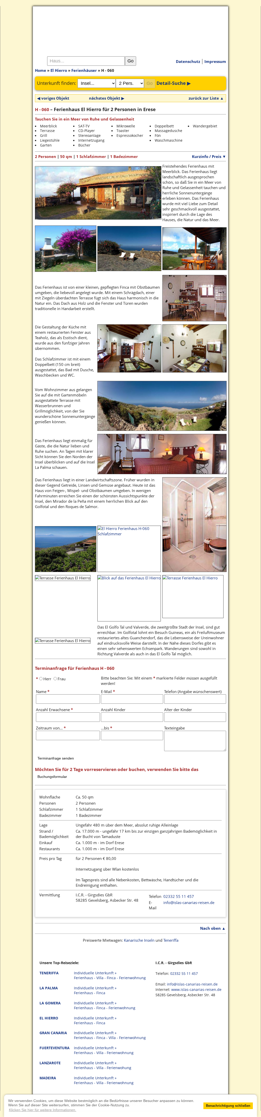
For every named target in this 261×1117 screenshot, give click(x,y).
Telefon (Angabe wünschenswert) (192, 691)
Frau (62, 678)
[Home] (130, 27)
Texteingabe (174, 727)
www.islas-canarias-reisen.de (196, 989)
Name (42, 691)
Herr (47, 678)
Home (40, 70)
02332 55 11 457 (178, 896)
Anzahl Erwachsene (54, 709)
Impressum (215, 61)
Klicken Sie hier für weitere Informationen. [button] (42, 1110)
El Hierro (58, 70)
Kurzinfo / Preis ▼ (209, 156)
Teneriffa (170, 940)
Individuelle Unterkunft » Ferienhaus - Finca (95, 990)
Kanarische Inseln (139, 940)
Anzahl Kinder (113, 709)
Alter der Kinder (178, 709)
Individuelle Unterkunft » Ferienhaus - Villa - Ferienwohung (102, 1065)
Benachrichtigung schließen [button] (228, 1106)
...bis (106, 727)
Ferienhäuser (84, 70)
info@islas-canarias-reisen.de (188, 902)
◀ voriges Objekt (53, 98)
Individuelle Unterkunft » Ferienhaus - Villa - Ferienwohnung (104, 1050)
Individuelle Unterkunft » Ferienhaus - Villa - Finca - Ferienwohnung (110, 975)
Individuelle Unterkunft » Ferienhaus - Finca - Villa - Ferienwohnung (110, 1035)
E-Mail (108, 691)
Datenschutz (188, 61)
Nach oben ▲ (213, 928)
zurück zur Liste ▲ (206, 98)
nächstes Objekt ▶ (106, 98)
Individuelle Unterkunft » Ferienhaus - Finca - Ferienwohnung (104, 1005)
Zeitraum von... (51, 727)
